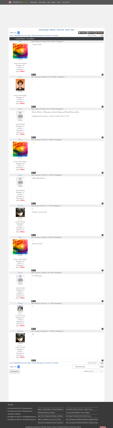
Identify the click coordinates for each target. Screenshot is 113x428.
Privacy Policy (72, 427)
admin (20, 41)
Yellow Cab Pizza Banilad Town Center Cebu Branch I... (51, 422)
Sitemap (61, 427)
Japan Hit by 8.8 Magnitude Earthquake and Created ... (51, 416)
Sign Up (79, 427)
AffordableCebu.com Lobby (22, 35)
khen (20, 77)
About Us (49, 427)
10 (63, 331)
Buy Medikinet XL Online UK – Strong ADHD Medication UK (22, 416)
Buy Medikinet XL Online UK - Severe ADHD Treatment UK (22, 419)
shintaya (20, 303)
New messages (44, 30)
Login (48, 2)
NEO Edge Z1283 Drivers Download (46, 412)
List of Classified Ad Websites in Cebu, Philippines (78, 412)
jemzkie (20, 109)
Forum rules (60, 30)
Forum (11, 35)
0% (23, 132)
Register (53, 2)
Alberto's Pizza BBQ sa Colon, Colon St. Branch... (50, 419)
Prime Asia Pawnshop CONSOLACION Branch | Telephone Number (82, 419)
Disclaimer (65, 427)
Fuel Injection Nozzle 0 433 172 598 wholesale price (20, 408)
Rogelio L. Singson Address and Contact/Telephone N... (51, 409)
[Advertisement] (56, 16)
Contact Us (55, 427)
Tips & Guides (42, 2)
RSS (72, 30)
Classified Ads (33, 2)
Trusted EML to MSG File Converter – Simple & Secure (79, 409)
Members (53, 30)
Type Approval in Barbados (14, 414)
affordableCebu (20, 2)
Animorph (20, 206)
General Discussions (38, 35)
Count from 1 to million (51, 35)
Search (58, 2)
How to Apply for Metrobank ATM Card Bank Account (78, 416)
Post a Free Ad (65, 2)
